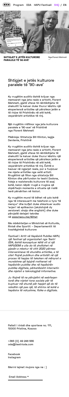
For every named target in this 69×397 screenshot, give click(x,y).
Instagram (14, 357)
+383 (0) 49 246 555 (21, 341)
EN (64, 5)
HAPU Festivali (43, 5)
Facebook (14, 354)
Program (18, 5)
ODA (28, 5)
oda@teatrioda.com (20, 344)
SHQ (56, 5)
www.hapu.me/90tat (25, 217)
